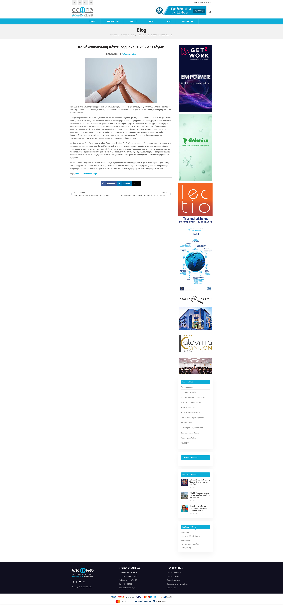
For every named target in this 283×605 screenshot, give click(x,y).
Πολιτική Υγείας (129, 54)
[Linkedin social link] (91, 2)
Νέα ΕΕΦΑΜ (185, 443)
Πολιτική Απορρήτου (174, 572)
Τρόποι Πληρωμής (173, 580)
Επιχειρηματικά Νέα (188, 392)
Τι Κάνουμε (185, 532)
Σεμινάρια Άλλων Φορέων (190, 433)
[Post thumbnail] (184, 483)
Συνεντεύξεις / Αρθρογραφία (191, 402)
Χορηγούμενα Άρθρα (188, 438)
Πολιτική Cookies (173, 576)
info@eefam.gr (129, 588)
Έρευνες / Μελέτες (188, 407)
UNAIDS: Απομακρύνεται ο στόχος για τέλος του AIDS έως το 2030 (199, 495)
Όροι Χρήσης (171, 588)
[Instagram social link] (80, 2)
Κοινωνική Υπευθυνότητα (190, 412)
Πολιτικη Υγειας (128, 35)
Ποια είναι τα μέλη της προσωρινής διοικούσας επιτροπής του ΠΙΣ (198, 508)
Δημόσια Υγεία (186, 423)
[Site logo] (82, 12)
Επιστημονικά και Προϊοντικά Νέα (193, 397)
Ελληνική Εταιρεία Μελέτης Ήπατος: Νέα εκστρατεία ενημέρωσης (199, 482)
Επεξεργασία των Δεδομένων (177, 584)
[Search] (210, 12)
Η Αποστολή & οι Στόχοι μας (191, 536)
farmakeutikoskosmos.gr (86, 174)
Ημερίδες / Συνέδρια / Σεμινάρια (192, 428)
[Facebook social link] (74, 2)
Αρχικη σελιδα (115, 35)
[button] (109, 183)
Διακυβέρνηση (186, 540)
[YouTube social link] (85, 2)
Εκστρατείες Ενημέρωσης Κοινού (193, 418)
